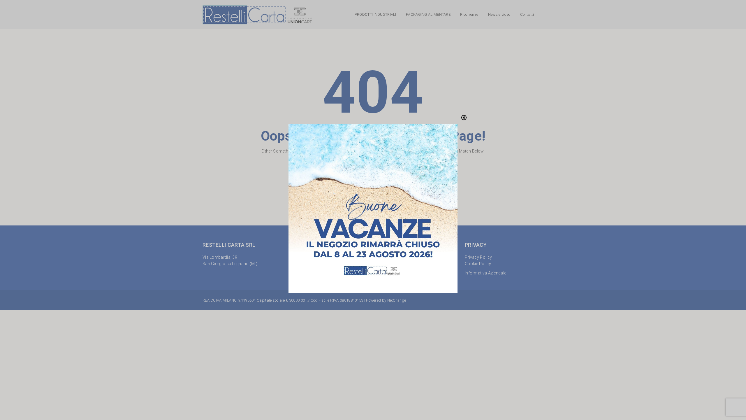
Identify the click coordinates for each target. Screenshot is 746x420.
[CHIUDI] (464, 117)
